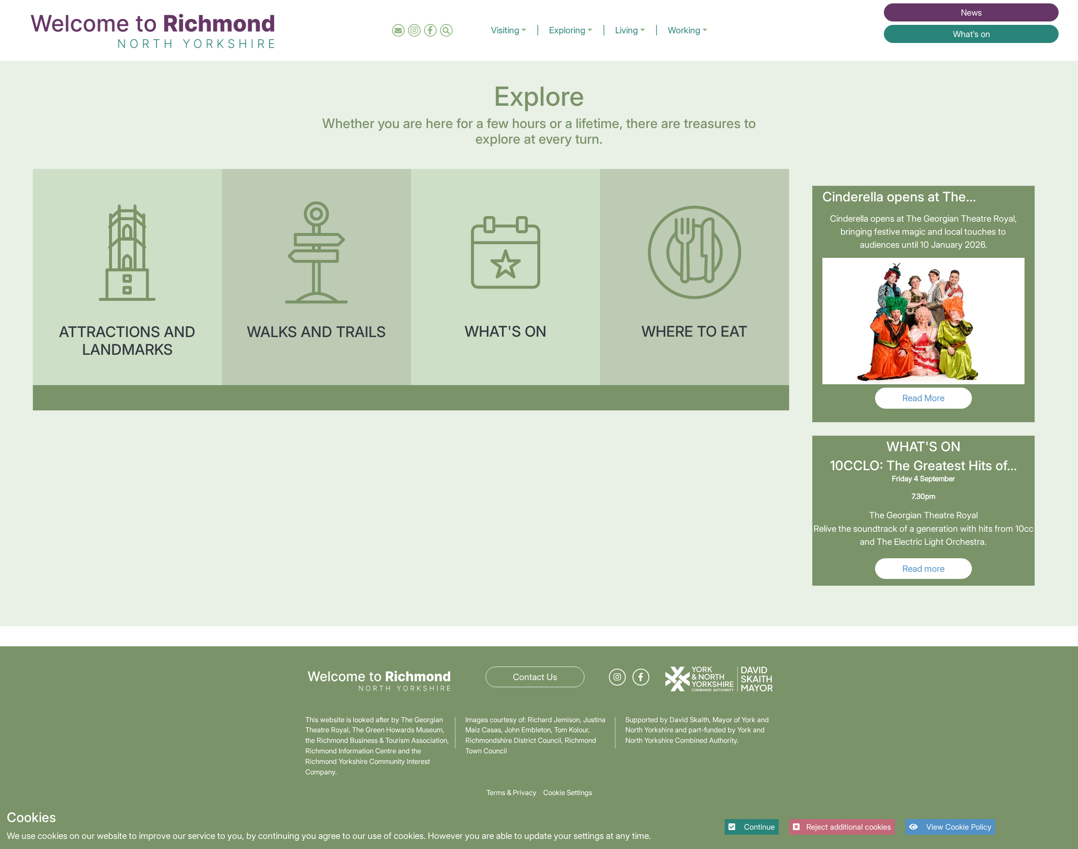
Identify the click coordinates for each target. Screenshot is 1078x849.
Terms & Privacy (511, 792)
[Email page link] (398, 30)
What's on (971, 34)
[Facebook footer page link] (640, 676)
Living (626, 30)
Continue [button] (758, 826)
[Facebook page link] (430, 30)
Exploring (567, 30)
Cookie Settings (567, 792)
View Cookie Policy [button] (957, 826)
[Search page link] (446, 30)
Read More (923, 398)
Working (684, 30)
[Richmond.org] (152, 29)
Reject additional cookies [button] (848, 826)
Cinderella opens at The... (899, 197)
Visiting (505, 30)
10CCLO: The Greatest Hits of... (923, 466)
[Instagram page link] (414, 30)
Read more (923, 568)
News (971, 13)
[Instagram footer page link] (617, 676)
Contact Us (535, 677)
